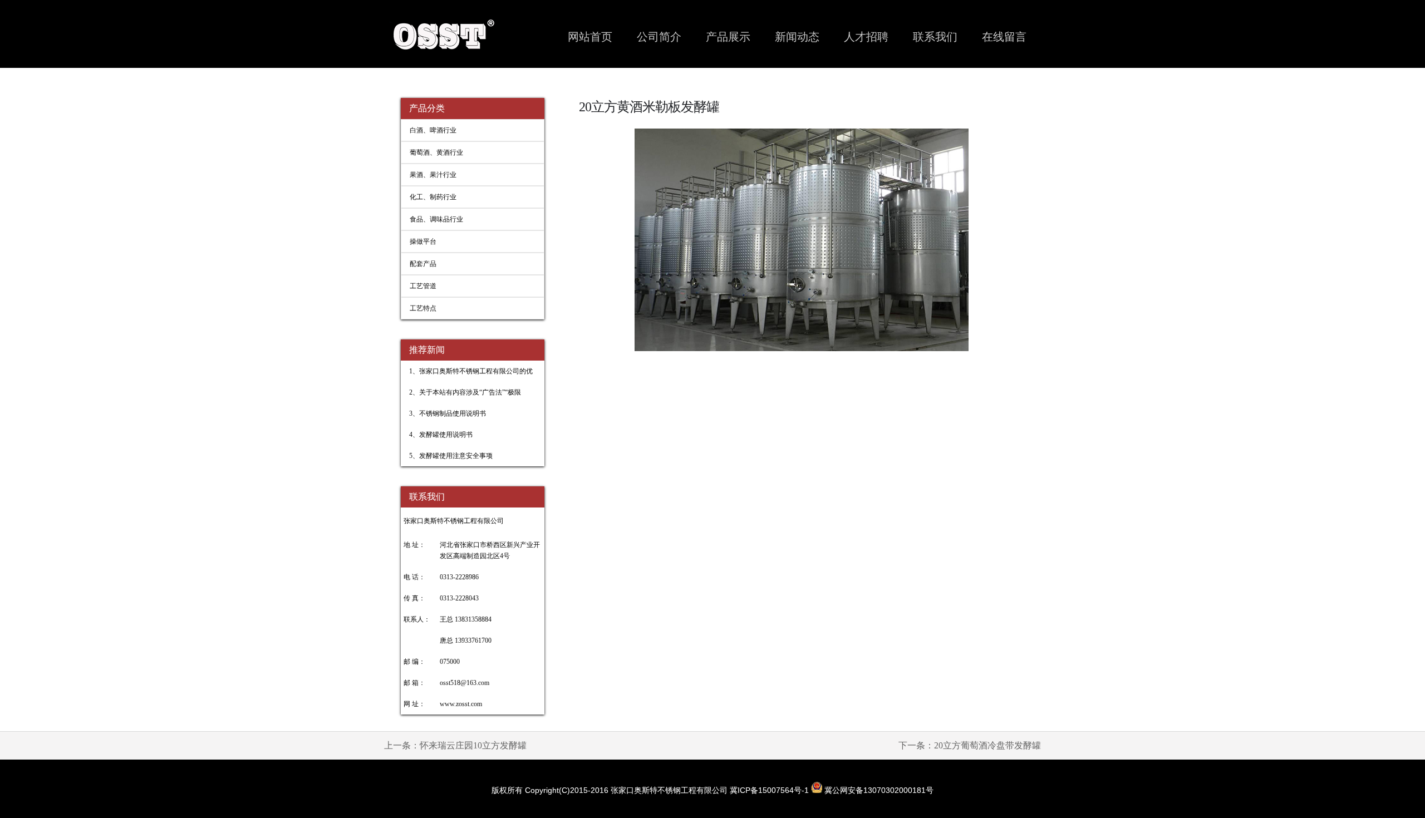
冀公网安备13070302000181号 (877, 790)
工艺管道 (423, 286)
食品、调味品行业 (436, 219)
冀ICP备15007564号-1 (770, 790)
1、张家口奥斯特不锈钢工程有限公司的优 (471, 371)
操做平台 (423, 241)
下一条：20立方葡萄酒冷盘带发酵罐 (969, 745)
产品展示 (728, 37)
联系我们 (935, 37)
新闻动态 (797, 37)
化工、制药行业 (433, 197)
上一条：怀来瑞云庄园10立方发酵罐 (455, 745)
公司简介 (659, 37)
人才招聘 (866, 37)
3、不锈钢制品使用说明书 (447, 413)
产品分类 (427, 108)
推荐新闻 (427, 349)
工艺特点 (423, 308)
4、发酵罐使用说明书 (441, 434)
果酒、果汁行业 (433, 175)
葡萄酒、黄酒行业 (436, 152)
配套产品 (423, 264)
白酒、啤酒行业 (433, 130)
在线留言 (1004, 37)
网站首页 (590, 37)
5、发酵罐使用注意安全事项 (451, 456)
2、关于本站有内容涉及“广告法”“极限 (465, 392)
